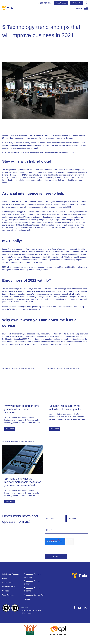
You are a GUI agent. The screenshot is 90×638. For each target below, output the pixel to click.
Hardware (14, 369)
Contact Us (76, 3)
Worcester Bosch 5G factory (45, 257)
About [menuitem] (4, 578)
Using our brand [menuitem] (27, 613)
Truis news (6, 369)
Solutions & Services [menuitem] (10, 574)
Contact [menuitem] (5, 591)
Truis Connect (61, 3)
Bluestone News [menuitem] (8, 587)
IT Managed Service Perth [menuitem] (34, 595)
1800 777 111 (44, 3)
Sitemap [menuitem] (27, 599)
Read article (9, 429)
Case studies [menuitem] (7, 583)
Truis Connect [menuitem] (8, 595)
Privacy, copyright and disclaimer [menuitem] (31, 610)
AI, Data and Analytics (26, 369)
